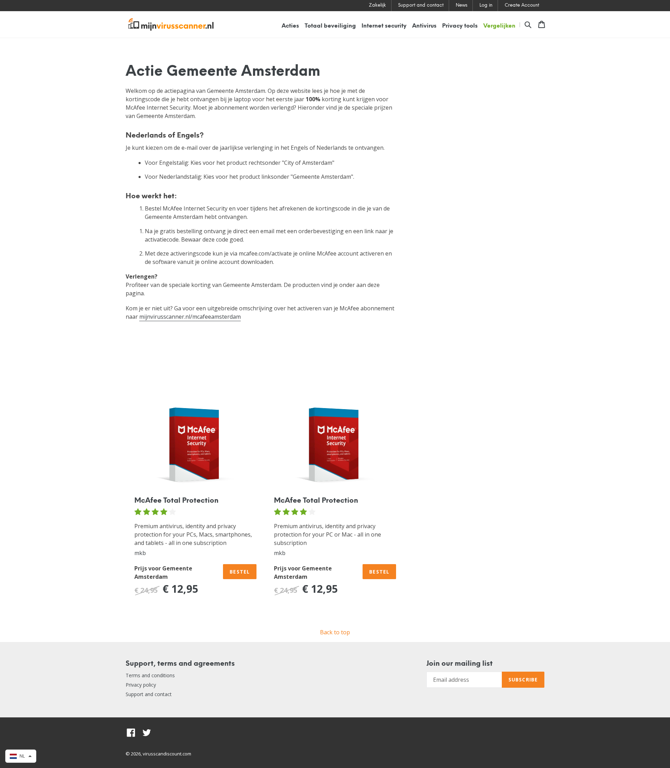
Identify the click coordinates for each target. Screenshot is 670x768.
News (461, 5)
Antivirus (424, 26)
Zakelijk (377, 5)
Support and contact (421, 5)
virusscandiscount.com (167, 754)
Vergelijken (499, 26)
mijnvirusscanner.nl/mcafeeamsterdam (190, 316)
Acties (290, 26)
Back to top (335, 632)
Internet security (384, 26)
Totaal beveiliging (330, 26)
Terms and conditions (150, 675)
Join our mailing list (459, 663)
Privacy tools (460, 26)
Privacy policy (141, 684)
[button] (21, 756)
